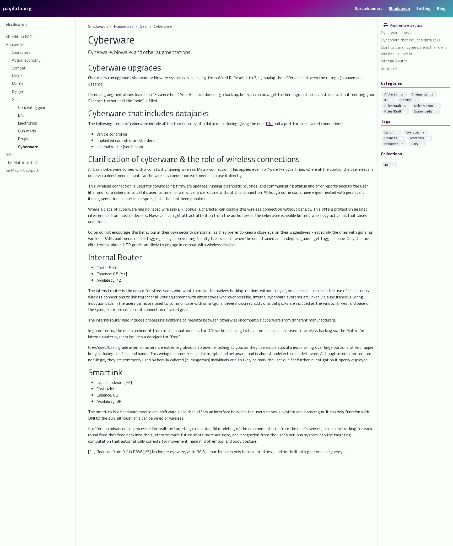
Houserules (124, 26)
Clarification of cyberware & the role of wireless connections (414, 50)
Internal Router (394, 61)
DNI (269, 123)
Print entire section (405, 25)
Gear (144, 26)
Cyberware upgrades (399, 32)
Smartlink (389, 68)
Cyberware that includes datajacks (410, 40)
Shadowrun (98, 26)
